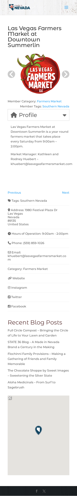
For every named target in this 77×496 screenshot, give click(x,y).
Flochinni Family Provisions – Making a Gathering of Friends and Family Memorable (37, 359)
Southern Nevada (55, 106)
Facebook (18, 306)
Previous (14, 192)
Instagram (19, 287)
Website (18, 278)
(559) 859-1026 (33, 243)
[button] (38, 430)
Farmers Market (49, 101)
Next (65, 192)
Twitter (16, 297)
